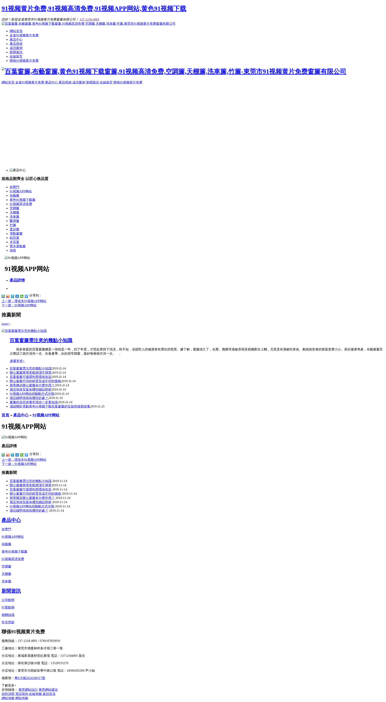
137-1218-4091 (89, 19)
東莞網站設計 (28, 689)
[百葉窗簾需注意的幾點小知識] (24, 331)
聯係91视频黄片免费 (24, 60)
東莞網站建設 (48, 689)
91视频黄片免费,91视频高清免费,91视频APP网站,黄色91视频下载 (94, 8)
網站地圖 (8, 698)
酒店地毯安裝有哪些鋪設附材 (30, 389)
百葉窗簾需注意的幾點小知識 (41, 340)
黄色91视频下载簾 (22, 199)
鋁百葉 (14, 237)
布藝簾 (14, 195)
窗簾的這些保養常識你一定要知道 (34, 402)
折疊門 (14, 187)
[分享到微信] (22, 296)
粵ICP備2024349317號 (29, 678)
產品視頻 (16, 43)
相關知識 (8, 615)
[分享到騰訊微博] (12, 296)
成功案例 (16, 48)
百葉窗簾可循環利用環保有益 (30, 377)
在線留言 (16, 56)
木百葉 (14, 242)
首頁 (5, 415)
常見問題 (8, 622)
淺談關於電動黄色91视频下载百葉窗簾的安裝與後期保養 (50, 406)
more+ (6, 323)
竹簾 (13, 225)
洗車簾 (14, 216)
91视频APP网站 (21, 191)
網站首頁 (16, 31)
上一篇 (24, 301)
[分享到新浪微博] (8, 296)
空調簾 (14, 208)
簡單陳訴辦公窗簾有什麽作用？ (32, 385)
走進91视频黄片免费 (24, 35)
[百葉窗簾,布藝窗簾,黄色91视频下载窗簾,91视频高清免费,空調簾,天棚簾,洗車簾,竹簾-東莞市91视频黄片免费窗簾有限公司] (89, 23)
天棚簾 (14, 212)
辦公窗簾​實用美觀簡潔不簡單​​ (30, 372)
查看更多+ (17, 361)
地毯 (13, 250)
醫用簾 (14, 221)
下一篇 (19, 305)
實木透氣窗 (18, 246)
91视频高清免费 (21, 204)
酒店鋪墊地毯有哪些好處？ (29, 398)
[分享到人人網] (17, 296)
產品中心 (16, 39)
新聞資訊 (16, 52)
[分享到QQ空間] (3, 296)
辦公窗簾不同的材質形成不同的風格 (35, 381)
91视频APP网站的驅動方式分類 (32, 393)
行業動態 (8, 607)
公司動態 (8, 600)
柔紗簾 (14, 229)
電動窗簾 (16, 233)
